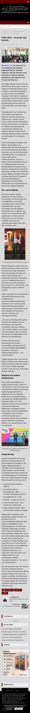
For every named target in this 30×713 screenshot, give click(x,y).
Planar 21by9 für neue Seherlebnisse (13, 640)
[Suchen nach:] (15, 26)
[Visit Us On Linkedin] (15, 620)
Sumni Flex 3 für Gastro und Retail (12, 637)
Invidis (5, 593)
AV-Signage (9, 590)
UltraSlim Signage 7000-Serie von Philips (14, 631)
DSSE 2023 (9, 65)
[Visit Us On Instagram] (16, 620)
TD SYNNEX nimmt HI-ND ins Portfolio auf (14, 634)
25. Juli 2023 (6, 44)
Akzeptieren (19, 709)
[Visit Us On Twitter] (13, 620)
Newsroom (14, 44)
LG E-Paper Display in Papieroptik (11, 629)
